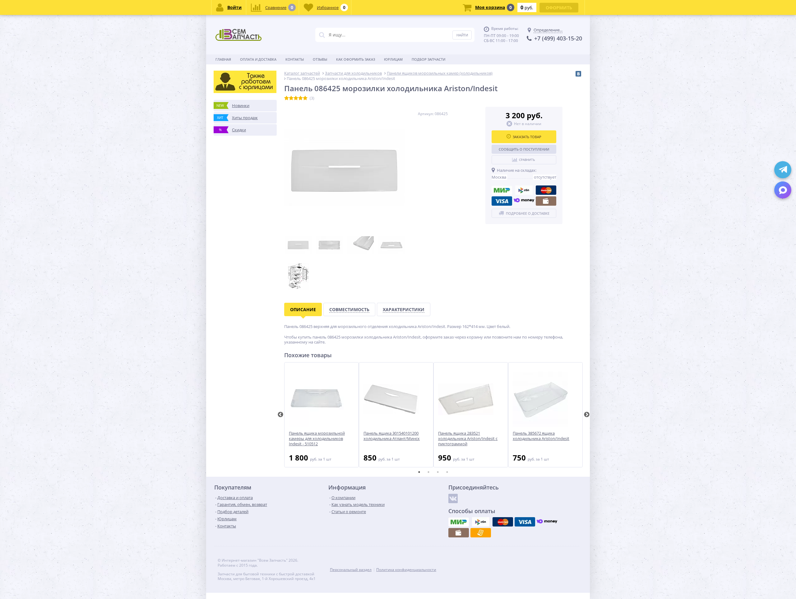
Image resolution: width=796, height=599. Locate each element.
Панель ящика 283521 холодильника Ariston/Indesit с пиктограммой (467, 439)
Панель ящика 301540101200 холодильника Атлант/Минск (391, 436)
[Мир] (502, 190)
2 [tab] (428, 472)
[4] (300, 98)
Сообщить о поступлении (524, 149)
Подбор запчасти (428, 59)
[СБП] (524, 190)
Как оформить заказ (355, 59)
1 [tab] (419, 472)
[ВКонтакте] (578, 74)
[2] (291, 98)
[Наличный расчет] (546, 201)
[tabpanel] (321, 414)
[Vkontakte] (453, 498)
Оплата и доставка (258, 59)
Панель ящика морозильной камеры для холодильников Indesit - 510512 (317, 439)
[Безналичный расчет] (480, 532)
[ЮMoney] (524, 201)
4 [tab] (447, 472)
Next (587, 415)
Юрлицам (393, 59)
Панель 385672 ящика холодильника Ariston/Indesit (541, 436)
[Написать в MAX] (782, 190)
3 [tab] (438, 472)
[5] (305, 98)
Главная (223, 59)
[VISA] (502, 201)
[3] (296, 98)
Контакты (294, 59)
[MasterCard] (546, 190)
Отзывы (320, 59)
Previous (280, 415)
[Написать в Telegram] (782, 169)
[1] (286, 98)
